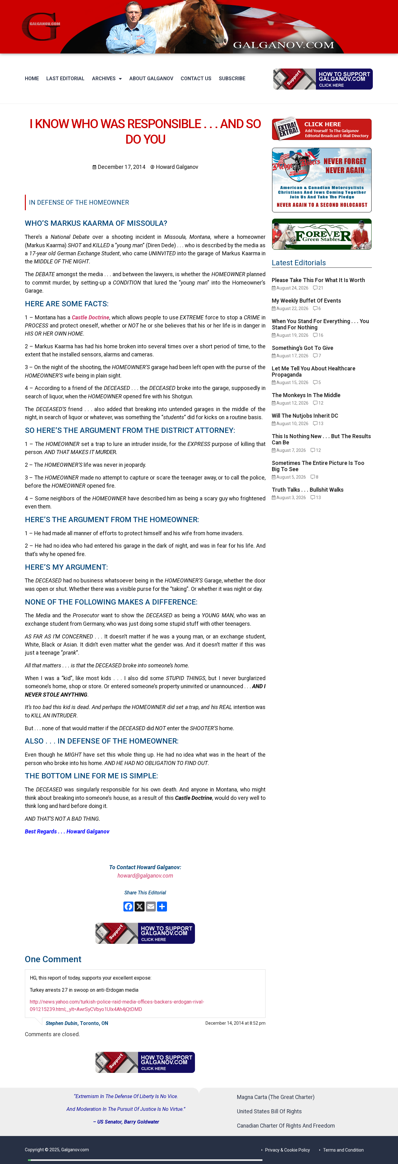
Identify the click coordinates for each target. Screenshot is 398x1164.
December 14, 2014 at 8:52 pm (236, 1023)
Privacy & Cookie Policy (287, 1150)
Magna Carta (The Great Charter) (276, 1097)
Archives (104, 78)
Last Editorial (65, 78)
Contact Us (196, 78)
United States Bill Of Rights (269, 1111)
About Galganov (151, 78)
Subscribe (232, 78)
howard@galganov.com (145, 876)
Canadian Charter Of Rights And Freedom (286, 1126)
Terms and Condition (343, 1150)
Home (32, 78)
